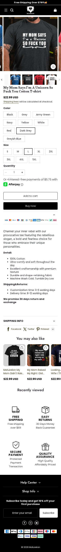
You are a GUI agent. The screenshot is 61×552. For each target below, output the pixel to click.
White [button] (41, 122)
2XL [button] (51, 151)
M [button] (18, 151)
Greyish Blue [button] (14, 138)
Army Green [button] (43, 114)
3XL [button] (9, 159)
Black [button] (10, 114)
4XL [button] (21, 159)
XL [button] (39, 151)
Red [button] (9, 130)
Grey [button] (24, 114)
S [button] (7, 151)
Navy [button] (10, 122)
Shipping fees (11, 101)
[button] (5, 10)
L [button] (28, 151)
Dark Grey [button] (26, 130)
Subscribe (48, 513)
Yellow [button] (25, 122)
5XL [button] (34, 159)
